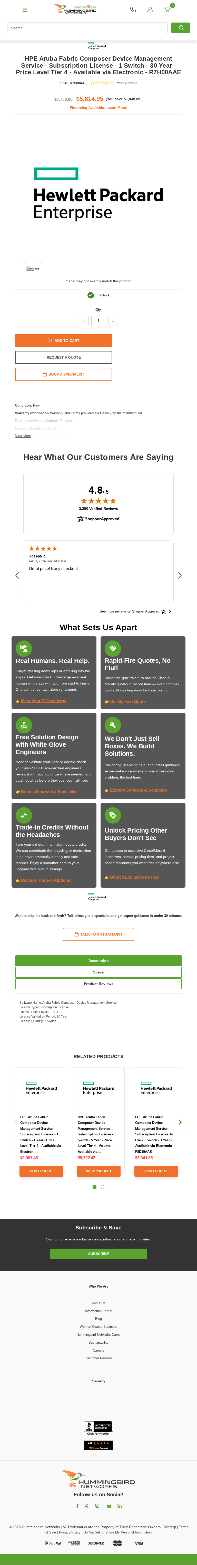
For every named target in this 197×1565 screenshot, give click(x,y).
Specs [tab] (98, 972)
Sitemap (170, 1527)
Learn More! (116, 108)
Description (98, 961)
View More (23, 436)
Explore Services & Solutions (138, 790)
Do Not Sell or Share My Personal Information (118, 1532)
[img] (98, 500)
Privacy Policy (70, 1532)
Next (180, 1122)
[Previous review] (17, 576)
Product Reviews (98, 984)
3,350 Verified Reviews (98, 508)
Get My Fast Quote (128, 701)
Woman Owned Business (98, 1327)
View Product (41, 1171)
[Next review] (179, 576)
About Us (98, 1303)
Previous (16, 1122)
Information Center (98, 1311)
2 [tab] (102, 1187)
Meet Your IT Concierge (43, 701)
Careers (98, 1350)
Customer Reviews (99, 1358)
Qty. (98, 310)
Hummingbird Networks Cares (98, 1334)
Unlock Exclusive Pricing (134, 877)
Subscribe (98, 1254)
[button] (98, 1402)
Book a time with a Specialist (48, 792)
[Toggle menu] (22, 9)
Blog (98, 1319)
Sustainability (98, 1342)
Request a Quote (64, 357)
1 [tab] (94, 1187)
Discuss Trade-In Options (45, 880)
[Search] (180, 28)
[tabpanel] (41, 1126)
